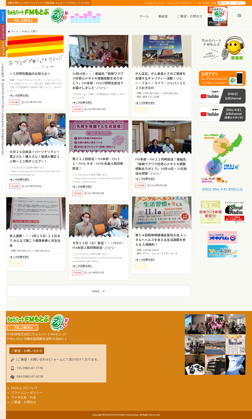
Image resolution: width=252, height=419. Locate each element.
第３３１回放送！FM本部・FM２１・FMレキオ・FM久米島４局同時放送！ (97, 163)
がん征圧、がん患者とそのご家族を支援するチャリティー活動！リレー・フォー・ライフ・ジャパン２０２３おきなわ (160, 81)
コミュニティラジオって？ (181, 2)
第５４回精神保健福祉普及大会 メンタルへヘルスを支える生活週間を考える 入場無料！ (160, 239)
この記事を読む (21, 95)
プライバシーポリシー (27, 392)
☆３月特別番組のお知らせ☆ (29, 73)
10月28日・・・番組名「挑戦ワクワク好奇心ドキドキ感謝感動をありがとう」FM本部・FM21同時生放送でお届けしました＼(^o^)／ (97, 81)
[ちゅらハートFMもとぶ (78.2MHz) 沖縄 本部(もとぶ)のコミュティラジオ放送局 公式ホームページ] (38, 16)
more (95, 291)
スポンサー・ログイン (233, 2)
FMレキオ (3, 33)
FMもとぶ (3, 50)
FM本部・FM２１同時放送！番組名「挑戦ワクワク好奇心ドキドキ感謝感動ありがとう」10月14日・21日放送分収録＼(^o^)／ (161, 166)
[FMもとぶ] (235, 189)
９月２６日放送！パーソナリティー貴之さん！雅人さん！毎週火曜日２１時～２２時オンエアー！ (34, 156)
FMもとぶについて (155, 2)
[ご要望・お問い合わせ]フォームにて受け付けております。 (58, 359)
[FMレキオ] (220, 189)
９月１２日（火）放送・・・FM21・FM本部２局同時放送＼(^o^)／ (98, 245)
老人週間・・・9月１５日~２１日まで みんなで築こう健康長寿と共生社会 (34, 240)
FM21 (3, 18)
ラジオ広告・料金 (206, 2)
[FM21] (206, 189)
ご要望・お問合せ (23, 402)
